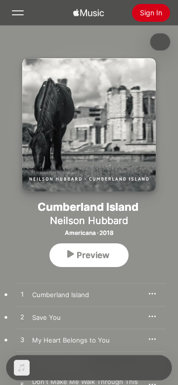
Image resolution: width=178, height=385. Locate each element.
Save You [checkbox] (46, 317)
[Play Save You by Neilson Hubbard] (22, 317)
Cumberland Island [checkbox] (60, 295)
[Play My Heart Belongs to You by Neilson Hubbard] (22, 340)
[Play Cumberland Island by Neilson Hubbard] (22, 294)
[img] (88, 12)
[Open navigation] (18, 13)
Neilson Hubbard (89, 221)
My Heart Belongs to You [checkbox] (71, 340)
